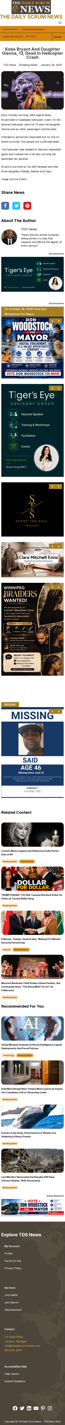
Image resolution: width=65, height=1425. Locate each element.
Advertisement (13, 1309)
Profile (8, 1253)
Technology (8, 1055)
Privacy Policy (12, 1268)
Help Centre (11, 1373)
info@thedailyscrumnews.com (22, 1345)
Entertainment (27, 861)
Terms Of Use (12, 1260)
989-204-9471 (13, 1350)
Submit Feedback (14, 1381)
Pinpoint (6, 949)
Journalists (11, 1294)
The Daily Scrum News (31, 17)
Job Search (11, 1302)
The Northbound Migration (33, 29)
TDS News (29, 229)
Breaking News (28, 64)
